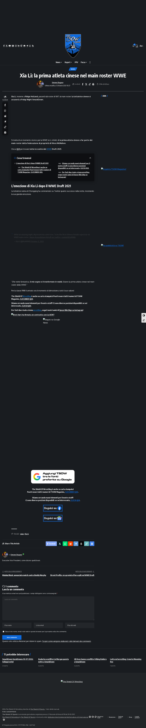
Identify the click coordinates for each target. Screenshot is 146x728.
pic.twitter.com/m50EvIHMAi (64, 237)
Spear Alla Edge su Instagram (71, 310)
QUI (18, 149)
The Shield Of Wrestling (10, 717)
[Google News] (12, 46)
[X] (6, 46)
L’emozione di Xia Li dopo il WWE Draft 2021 (32, 163)
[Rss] (32, 46)
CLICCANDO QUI (26, 299)
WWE (49, 149)
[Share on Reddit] (5, 116)
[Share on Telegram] (5, 121)
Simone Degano (57, 82)
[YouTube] (9, 46)
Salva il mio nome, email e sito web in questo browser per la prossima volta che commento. (36, 631)
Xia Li (27, 534)
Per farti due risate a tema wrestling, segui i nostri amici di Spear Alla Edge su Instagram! (74, 174)
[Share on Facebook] (82, 84)
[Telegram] (27, 46)
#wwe (32, 237)
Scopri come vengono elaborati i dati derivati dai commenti (66, 641)
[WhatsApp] (30, 46)
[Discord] (24, 46)
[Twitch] (21, 46)
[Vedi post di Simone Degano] (40, 84)
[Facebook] (4, 46)
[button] (137, 46)
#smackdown (40, 237)
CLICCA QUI (26, 306)
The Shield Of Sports (37, 709)
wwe (22, 534)
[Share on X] (86, 84)
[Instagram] (15, 46)
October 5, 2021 (37, 241)
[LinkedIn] (18, 46)
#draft (48, 237)
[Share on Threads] (81, 543)
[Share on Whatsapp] (5, 110)
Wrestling (27, 296)
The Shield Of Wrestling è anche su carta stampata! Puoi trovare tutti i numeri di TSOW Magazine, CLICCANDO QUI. (34, 169)
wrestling (37, 310)
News (73, 69)
